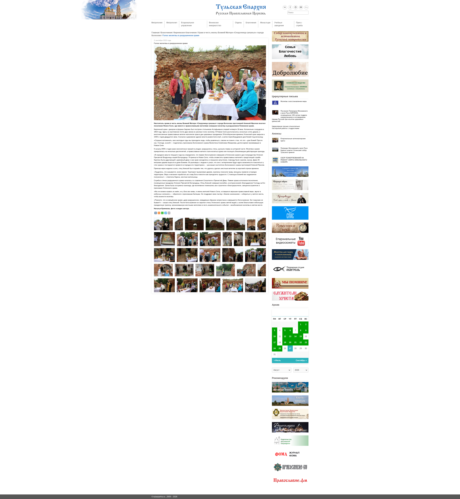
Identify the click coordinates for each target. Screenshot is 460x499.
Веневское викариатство (215, 24)
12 (285, 336)
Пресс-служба (299, 24)
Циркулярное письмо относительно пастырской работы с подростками (286, 127)
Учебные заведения (279, 24)
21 (295, 342)
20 (290, 342)
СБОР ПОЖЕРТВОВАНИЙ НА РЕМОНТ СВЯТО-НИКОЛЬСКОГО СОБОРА (294, 160)
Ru (306, 7)
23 (306, 342)
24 (274, 348)
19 (285, 342)
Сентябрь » (301, 360)
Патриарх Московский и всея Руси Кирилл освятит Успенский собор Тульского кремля (294, 150)
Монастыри (265, 23)
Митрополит (171, 23)
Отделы (238, 23)
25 (280, 348)
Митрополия (156, 23)
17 (274, 342)
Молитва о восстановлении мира (294, 101)
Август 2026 (290, 312)
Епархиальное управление (187, 24)
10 (274, 336)
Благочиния (251, 23)
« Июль (277, 360)
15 (301, 336)
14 (295, 336)
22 (301, 342)
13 (290, 336)
